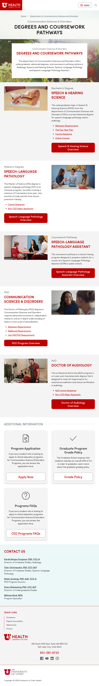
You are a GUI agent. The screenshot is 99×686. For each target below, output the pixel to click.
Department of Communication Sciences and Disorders (54, 16)
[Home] (11, 5)
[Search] (95, 5)
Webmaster (11, 625)
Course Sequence (63, 134)
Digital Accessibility (14, 621)
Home (23, 16)
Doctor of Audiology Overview (73, 404)
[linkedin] (52, 658)
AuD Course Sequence (65, 390)
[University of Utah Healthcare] (49, 637)
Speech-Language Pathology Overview (26, 218)
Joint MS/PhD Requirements (21, 335)
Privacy (9, 628)
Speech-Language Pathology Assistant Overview (73, 273)
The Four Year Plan (64, 129)
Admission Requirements (66, 125)
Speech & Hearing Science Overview (73, 147)
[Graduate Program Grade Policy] (73, 457)
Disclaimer (10, 617)
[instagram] (57, 658)
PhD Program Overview (26, 343)
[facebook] (41, 658)
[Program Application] (25, 457)
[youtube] (46, 658)
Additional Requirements (19, 331)
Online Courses (62, 138)
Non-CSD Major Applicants (20, 208)
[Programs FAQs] (25, 514)
